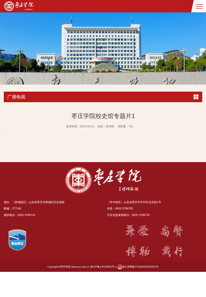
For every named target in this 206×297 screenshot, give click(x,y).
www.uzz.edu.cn (80, 266)
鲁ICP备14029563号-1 (103, 266)
